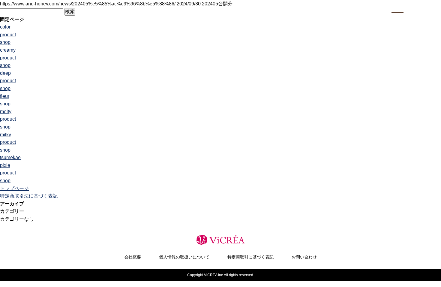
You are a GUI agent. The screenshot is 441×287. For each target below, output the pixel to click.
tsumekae (10, 157)
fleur (4, 96)
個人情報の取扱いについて (184, 257)
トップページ (14, 188)
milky (5, 134)
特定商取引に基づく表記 (250, 257)
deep (5, 73)
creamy (8, 50)
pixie (5, 165)
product (8, 34)
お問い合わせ (304, 257)
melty (5, 111)
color (5, 26)
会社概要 (132, 257)
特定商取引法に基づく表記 (29, 195)
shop (5, 42)
